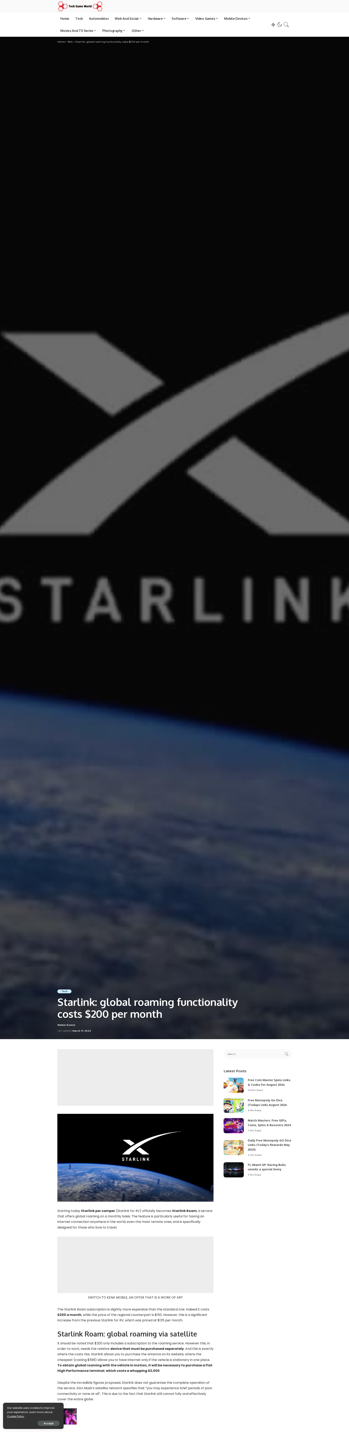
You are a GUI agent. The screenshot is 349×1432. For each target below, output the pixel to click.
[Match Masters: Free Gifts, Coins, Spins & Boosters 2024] (234, 1125)
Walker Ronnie (66, 1025)
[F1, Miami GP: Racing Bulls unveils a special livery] (234, 1169)
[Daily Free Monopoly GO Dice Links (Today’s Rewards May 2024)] (234, 1147)
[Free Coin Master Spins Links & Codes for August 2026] (234, 1085)
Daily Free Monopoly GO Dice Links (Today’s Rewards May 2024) (269, 1144)
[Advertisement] (135, 1077)
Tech (64, 991)
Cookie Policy (15, 1416)
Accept (49, 1423)
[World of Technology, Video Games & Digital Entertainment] (80, 6)
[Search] (286, 25)
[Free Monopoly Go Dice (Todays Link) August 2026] (234, 1105)
